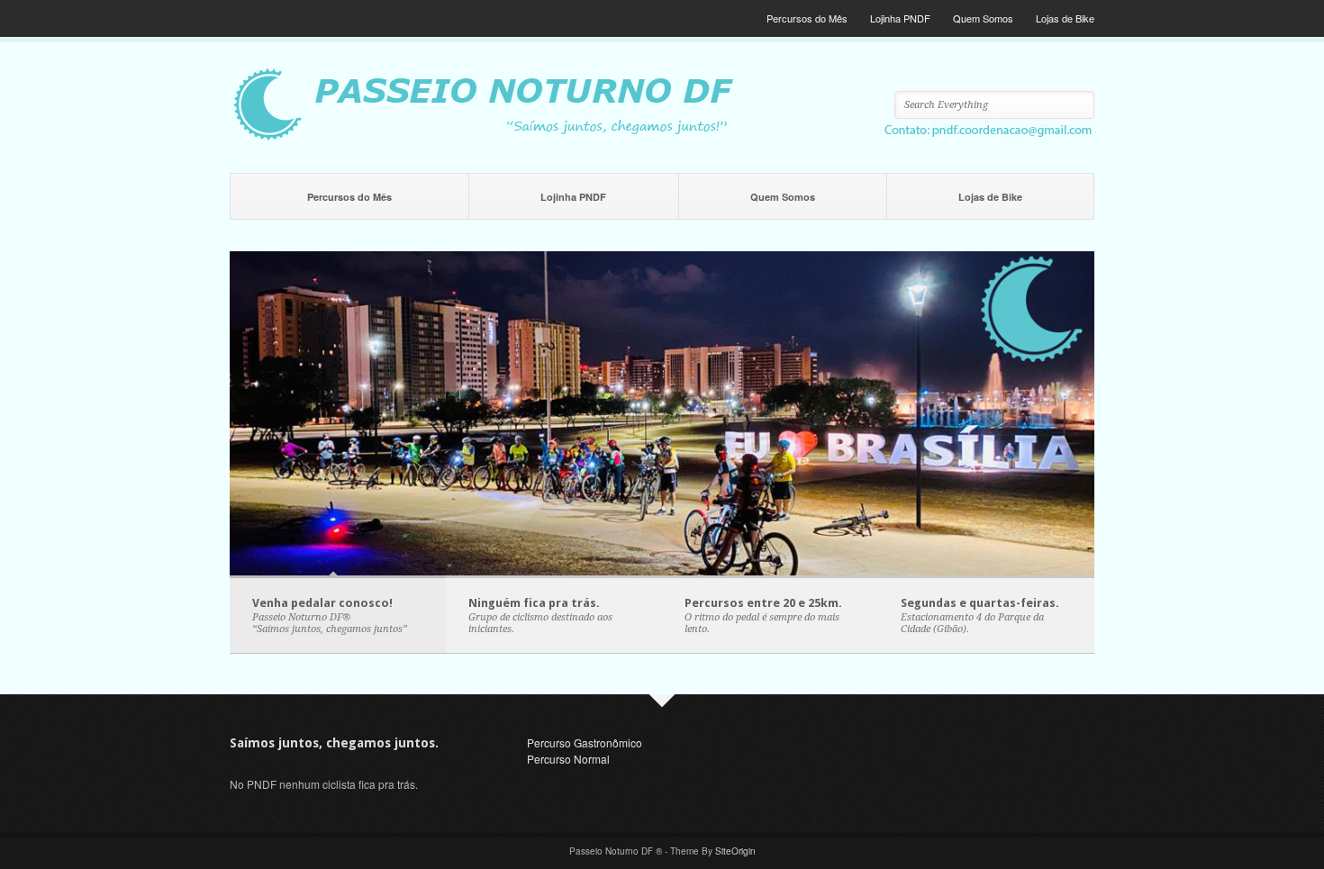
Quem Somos (983, 18)
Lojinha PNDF (900, 18)
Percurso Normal (568, 758)
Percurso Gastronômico (584, 742)
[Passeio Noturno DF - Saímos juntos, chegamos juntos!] (662, 135)
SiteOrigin (735, 851)
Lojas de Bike (1065, 18)
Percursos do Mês (807, 18)
